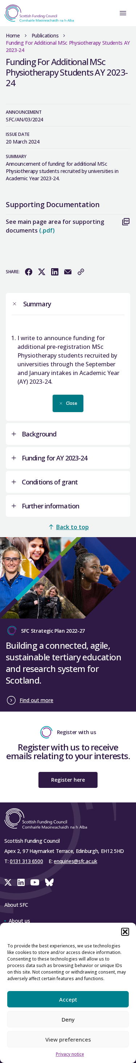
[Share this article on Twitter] (41, 271)
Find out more (36, 700)
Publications (45, 35)
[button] (125, 931)
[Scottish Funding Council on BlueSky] (49, 882)
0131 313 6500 (26, 861)
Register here (68, 779)
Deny (68, 1019)
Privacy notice (70, 1054)
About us (19, 920)
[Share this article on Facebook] (28, 271)
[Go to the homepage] (37, 13)
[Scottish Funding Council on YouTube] (34, 882)
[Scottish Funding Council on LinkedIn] (21, 882)
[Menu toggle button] (123, 13)
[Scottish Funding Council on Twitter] (8, 882)
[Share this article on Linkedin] (54, 271)
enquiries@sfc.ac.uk (75, 861)
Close (71, 403)
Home (13, 35)
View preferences (68, 1039)
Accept (68, 999)
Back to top (72, 527)
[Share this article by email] (67, 271)
